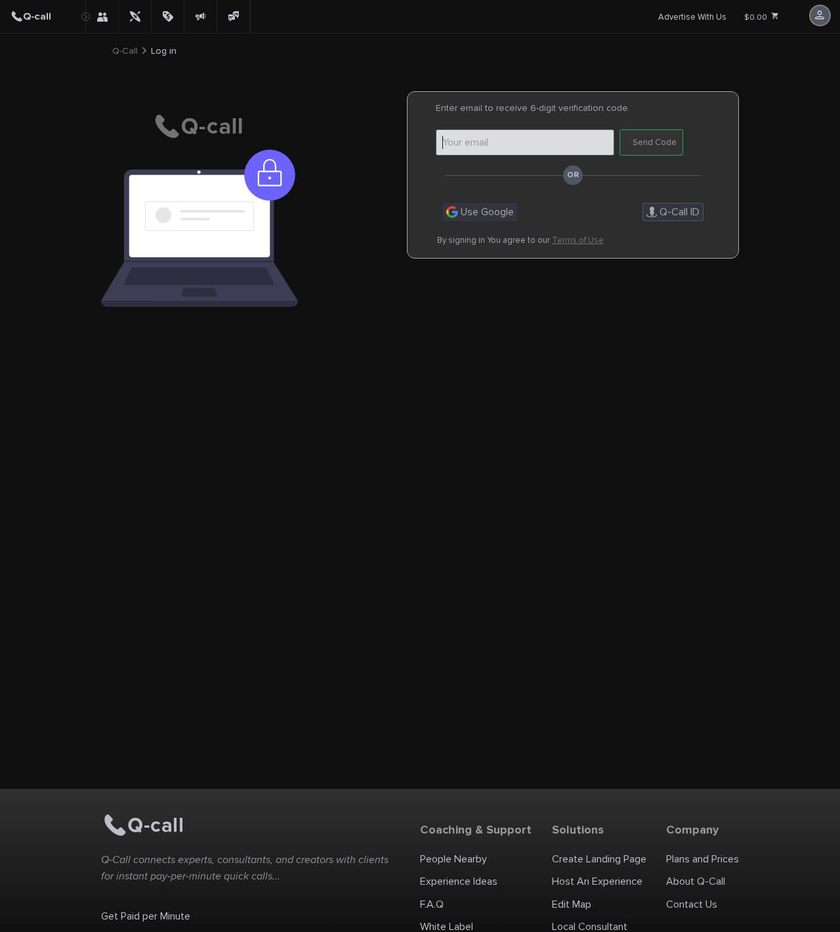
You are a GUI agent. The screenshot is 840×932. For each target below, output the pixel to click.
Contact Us (691, 904)
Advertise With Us (692, 17)
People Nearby (453, 859)
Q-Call (125, 51)
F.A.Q (432, 904)
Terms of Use (578, 240)
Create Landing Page (599, 859)
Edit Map (571, 904)
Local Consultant (589, 926)
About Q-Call (695, 881)
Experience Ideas (458, 881)
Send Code (655, 142)
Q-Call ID (678, 212)
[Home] (42, 16)
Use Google (486, 212)
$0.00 (756, 17)
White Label (446, 926)
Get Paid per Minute (145, 916)
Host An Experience (597, 881)
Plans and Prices (702, 859)
